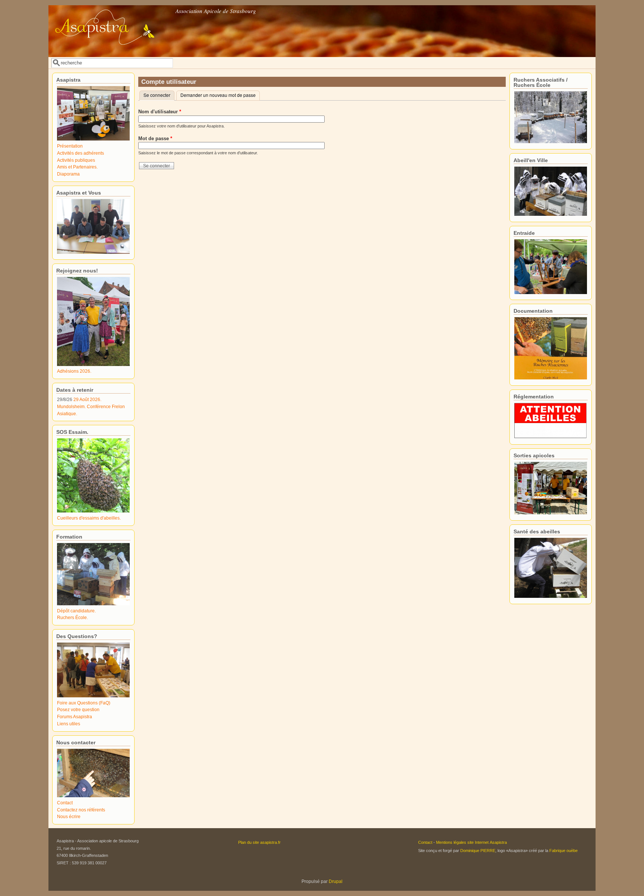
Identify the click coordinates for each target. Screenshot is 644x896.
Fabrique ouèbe (563, 850)
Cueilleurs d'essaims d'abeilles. (89, 517)
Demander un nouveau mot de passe (218, 95)
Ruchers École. (72, 617)
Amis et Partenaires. (77, 166)
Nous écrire (68, 816)
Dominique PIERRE (477, 850)
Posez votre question (78, 709)
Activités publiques (76, 160)
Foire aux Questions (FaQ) (83, 702)
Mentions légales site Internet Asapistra (471, 842)
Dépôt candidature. (76, 610)
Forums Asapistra (74, 716)
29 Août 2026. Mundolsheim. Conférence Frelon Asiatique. (91, 406)
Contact (65, 802)
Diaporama (68, 173)
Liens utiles (68, 723)
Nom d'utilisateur (159, 111)
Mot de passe (155, 138)
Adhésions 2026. (74, 371)
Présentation (70, 145)
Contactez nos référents (81, 809)
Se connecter (158, 95)
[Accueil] (111, 51)
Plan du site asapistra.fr (259, 842)
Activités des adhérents (80, 153)
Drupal (335, 881)
